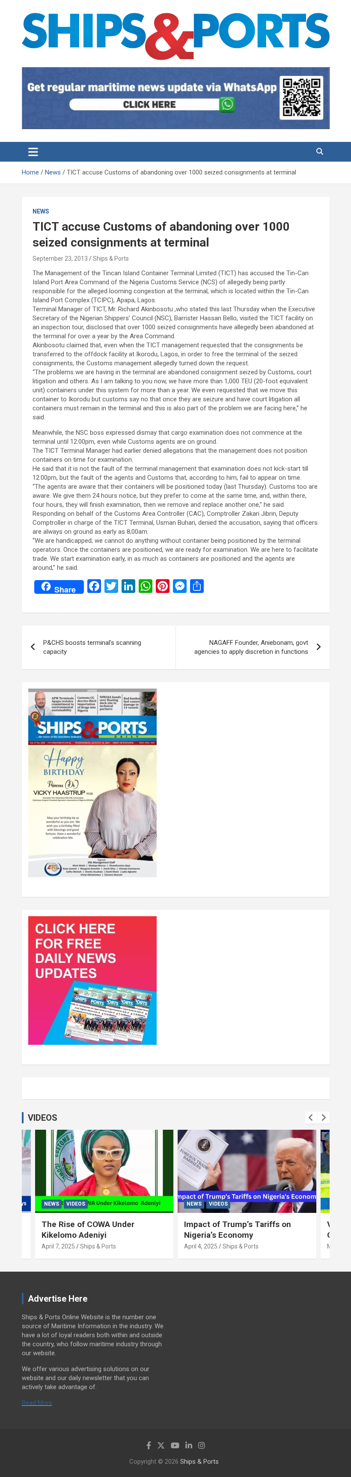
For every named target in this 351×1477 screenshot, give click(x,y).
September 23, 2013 (60, 258)
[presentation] (311, 1118)
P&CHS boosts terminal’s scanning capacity (92, 647)
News (41, 211)
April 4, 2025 (200, 1246)
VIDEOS (42, 1118)
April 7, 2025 (58, 1246)
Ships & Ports (111, 258)
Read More (37, 1403)
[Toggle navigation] (33, 152)
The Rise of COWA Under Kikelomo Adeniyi (88, 1229)
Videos (75, 1204)
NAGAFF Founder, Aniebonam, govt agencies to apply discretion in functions (251, 647)
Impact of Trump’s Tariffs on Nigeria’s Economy (237, 1229)
